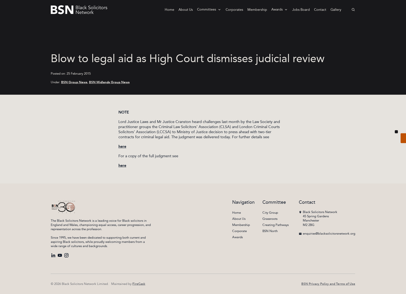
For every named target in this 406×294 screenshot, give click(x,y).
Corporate (239, 231)
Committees (206, 9)
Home (169, 9)
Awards (277, 9)
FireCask (138, 284)
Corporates (234, 9)
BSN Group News (74, 82)
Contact (320, 9)
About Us (185, 9)
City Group (270, 212)
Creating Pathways (275, 225)
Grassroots (269, 218)
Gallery (336, 9)
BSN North (270, 231)
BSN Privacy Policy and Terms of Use (328, 284)
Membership (257, 9)
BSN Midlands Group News (109, 82)
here (122, 146)
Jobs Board (301, 9)
